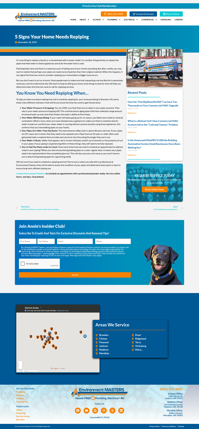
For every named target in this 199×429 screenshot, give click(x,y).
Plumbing (112, 19)
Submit (75, 275)
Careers (178, 19)
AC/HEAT (97, 19)
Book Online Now (154, 189)
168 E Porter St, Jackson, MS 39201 (174, 397)
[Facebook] (78, 411)
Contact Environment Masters (30, 173)
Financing (166, 19)
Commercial (147, 19)
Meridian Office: (175, 410)
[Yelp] (112, 411)
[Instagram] (104, 411)
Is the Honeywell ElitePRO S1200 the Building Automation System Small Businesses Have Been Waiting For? (154, 144)
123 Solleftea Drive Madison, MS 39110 (173, 405)
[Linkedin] (121, 411)
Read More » (132, 113)
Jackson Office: (175, 393)
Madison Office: (175, 401)
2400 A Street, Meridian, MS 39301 (173, 414)
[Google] (95, 411)
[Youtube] (86, 411)
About (83, 19)
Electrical (129, 19)
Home (73, 19)
